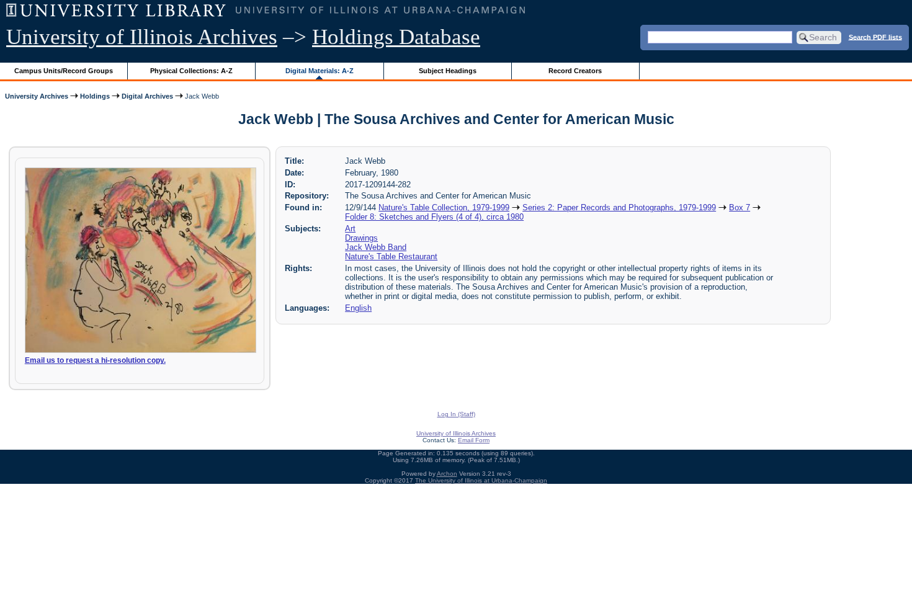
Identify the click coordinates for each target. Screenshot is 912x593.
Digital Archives (147, 96)
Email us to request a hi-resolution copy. (95, 360)
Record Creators (575, 70)
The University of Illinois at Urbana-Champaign (481, 480)
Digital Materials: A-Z (319, 70)
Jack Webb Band (375, 247)
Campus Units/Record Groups (63, 70)
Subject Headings (447, 70)
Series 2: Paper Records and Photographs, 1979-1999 (619, 207)
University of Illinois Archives (141, 37)
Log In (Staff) (456, 414)
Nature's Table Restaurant (391, 256)
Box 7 (739, 207)
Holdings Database (396, 37)
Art (350, 228)
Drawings (361, 238)
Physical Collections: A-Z (191, 70)
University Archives (36, 96)
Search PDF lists (875, 36)
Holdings (95, 96)
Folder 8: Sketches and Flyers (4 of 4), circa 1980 (434, 216)
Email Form (474, 440)
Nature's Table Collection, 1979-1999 (443, 207)
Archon (447, 473)
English (358, 308)
